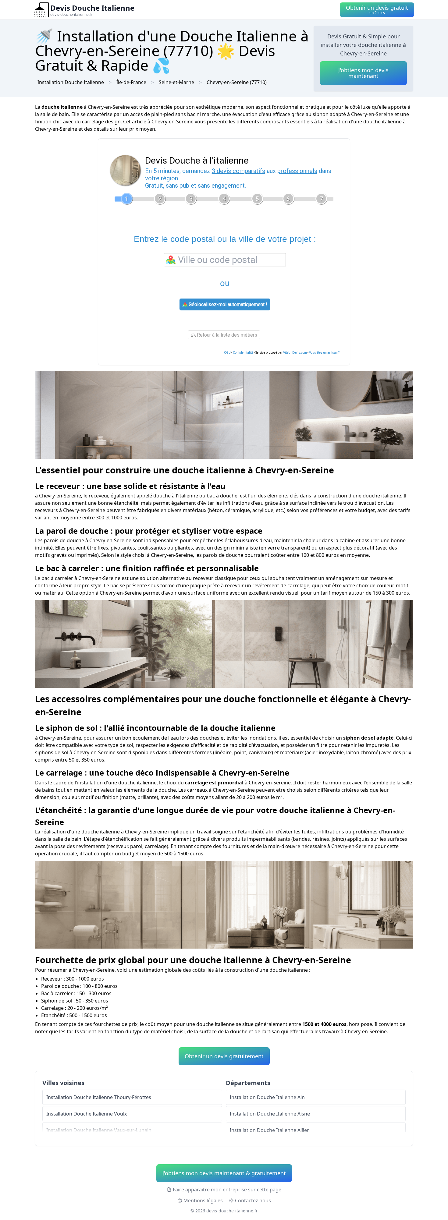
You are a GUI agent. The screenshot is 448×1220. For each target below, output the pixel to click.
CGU (227, 352)
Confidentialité (243, 352)
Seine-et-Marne (176, 82)
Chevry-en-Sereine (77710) (237, 82)
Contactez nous (253, 1200)
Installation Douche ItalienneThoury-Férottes (98, 1097)
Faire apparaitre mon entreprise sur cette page (227, 1189)
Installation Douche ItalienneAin (267, 1097)
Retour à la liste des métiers (226, 335)
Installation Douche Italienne (70, 82)
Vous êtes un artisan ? (324, 352)
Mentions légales (203, 1200)
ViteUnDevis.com (295, 352)
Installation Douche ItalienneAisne (270, 1113)
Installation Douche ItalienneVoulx (86, 1113)
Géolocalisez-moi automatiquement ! (227, 304)
